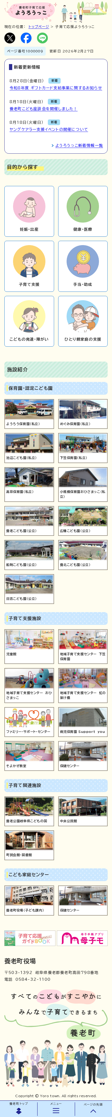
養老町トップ (19, 1103)
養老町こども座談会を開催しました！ (43, 109)
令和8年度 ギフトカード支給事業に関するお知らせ (56, 88)
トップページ (39, 27)
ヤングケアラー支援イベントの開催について (49, 129)
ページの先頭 (93, 1104)
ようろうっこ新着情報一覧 (79, 145)
